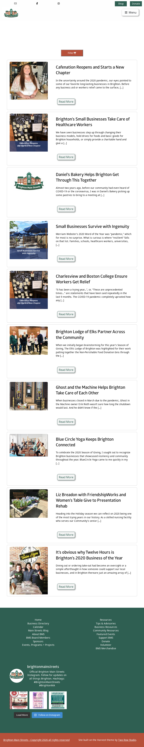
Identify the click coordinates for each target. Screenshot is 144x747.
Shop (121, 3)
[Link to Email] (15, 3)
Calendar (38, 627)
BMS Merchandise (106, 648)
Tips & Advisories (106, 623)
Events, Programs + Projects (38, 644)
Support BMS (106, 637)
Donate (136, 3)
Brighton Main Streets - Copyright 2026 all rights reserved (36, 740)
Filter (71, 53)
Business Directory (38, 623)
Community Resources (106, 630)
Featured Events (106, 634)
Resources (106, 619)
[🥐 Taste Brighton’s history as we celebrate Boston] (58, 700)
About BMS (38, 634)
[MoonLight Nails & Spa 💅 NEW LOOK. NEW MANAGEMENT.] (38, 700)
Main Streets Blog (38, 630)
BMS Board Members (38, 637)
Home (38, 619)
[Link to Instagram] (58, 3)
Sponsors (38, 641)
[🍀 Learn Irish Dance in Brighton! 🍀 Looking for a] (19, 700)
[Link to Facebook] (37, 3)
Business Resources (105, 627)
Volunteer (105, 644)
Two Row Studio (127, 740)
